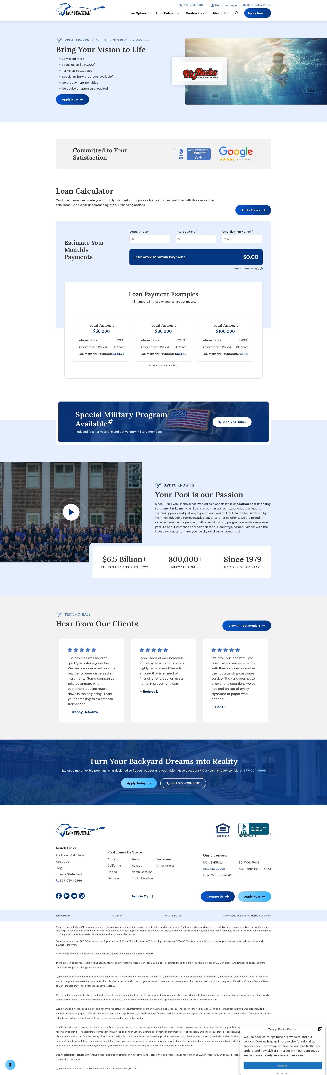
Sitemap (117, 915)
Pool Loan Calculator (70, 855)
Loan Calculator (168, 13)
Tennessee (163, 859)
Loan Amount (140, 232)
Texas (136, 859)
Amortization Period (237, 232)
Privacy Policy (173, 915)
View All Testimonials (244, 626)
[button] (320, 1029)
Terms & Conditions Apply (246, 269)
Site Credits (63, 915)
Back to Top (140, 896)
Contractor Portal (259, 5)
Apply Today (250, 210)
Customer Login (226, 5)
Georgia (113, 878)
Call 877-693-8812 (185, 783)
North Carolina (142, 872)
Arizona (112, 859)
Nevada (137, 866)
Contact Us (215, 896)
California (114, 866)
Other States (165, 866)
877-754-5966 (193, 5)
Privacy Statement (69, 874)
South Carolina (142, 878)
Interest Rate (186, 232)
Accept (282, 1065)
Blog (59, 868)
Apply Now (256, 13)
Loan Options (137, 13)
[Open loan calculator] (10, 1065)
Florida (112, 872)
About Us (219, 13)
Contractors (195, 13)
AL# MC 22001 (214, 869)
